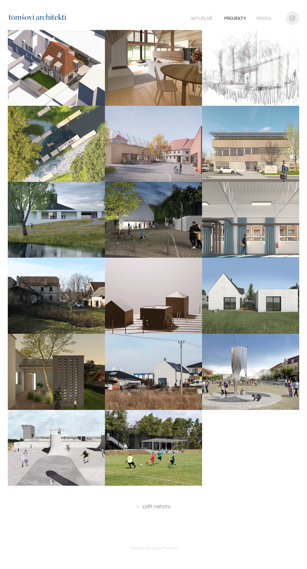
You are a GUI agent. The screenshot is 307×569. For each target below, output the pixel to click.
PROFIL (264, 18)
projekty (235, 18)
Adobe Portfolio (164, 548)
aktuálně (202, 18)
